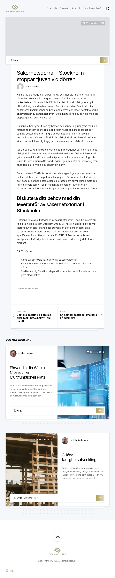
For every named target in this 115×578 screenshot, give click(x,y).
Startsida (52, 8)
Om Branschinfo (93, 8)
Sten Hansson (27, 353)
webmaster (33, 86)
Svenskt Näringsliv (70, 8)
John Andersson (80, 440)
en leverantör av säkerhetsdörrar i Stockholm (42, 113)
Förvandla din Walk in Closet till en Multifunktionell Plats (28, 372)
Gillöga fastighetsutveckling (79, 457)
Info (36, 497)
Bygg (15, 60)
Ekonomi (28, 497)
